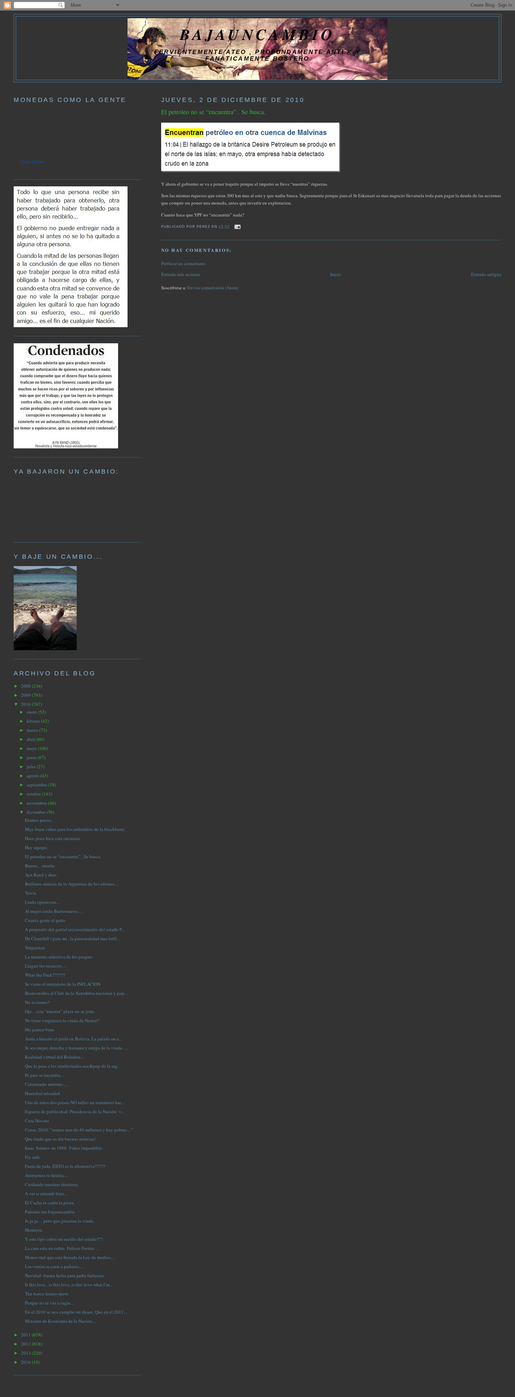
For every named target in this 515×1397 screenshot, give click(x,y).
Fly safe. (33, 1157)
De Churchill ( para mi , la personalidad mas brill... (72, 938)
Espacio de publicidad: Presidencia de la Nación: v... (74, 1111)
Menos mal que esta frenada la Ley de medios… (70, 1257)
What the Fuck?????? (45, 975)
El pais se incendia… (45, 1075)
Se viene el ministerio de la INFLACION (63, 984)
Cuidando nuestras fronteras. (52, 1184)
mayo (32, 748)
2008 (26, 686)
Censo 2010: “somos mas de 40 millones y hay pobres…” (79, 1130)
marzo (33, 730)
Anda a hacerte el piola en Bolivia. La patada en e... (73, 1038)
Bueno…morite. (40, 865)
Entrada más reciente (180, 274)
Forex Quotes (32, 162)
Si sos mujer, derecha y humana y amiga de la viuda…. (76, 1048)
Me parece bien (39, 1029)
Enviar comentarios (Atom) (213, 287)
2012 (26, 1344)
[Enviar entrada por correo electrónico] (236, 226)
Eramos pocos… (40, 820)
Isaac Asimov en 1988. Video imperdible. (64, 1148)
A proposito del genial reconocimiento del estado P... (75, 929)
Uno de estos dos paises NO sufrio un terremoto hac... (75, 1102)
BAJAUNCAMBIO (257, 34)
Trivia (30, 893)
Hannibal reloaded (42, 1093)
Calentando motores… (46, 1084)
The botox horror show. (47, 1294)
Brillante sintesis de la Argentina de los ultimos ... (72, 884)
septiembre (37, 785)
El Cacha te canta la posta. (50, 1202)
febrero (34, 721)
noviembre (37, 803)
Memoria (33, 1230)
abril (31, 739)
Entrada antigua (486, 274)
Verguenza (35, 947)
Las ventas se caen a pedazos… (54, 1266)
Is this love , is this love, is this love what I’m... (69, 1284)
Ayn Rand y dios (40, 875)
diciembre (37, 812)
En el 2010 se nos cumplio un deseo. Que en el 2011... (76, 1312)
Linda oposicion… (43, 902)
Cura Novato (37, 1120)
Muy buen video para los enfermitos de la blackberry (75, 829)
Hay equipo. (36, 847)
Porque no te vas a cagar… (50, 1303)
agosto (33, 775)
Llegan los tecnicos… (45, 966)
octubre (34, 794)
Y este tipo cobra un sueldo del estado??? (64, 1239)
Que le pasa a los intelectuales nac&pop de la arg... (73, 1066)
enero (32, 712)
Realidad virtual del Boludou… (55, 1057)
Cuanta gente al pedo (45, 920)
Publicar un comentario (183, 263)
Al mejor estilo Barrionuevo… (53, 911)
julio (32, 766)
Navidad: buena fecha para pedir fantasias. (65, 1275)
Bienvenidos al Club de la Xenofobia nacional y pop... (76, 993)
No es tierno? (37, 1002)
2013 (26, 1353)
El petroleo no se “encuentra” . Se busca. (213, 112)
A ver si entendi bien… (47, 1193)
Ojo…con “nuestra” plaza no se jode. (60, 1011)
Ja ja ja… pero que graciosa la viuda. (59, 1221)
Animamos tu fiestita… (46, 1175)
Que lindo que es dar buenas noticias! (60, 1139)
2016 (26, 1362)
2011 (26, 1334)
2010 (26, 704)
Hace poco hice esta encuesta (52, 838)
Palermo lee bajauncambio (50, 1212)
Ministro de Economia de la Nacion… (61, 1321)
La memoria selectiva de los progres (58, 957)
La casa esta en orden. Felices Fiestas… (62, 1248)
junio (32, 757)
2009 (26, 695)
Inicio (335, 274)
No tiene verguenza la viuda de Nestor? (62, 1020)
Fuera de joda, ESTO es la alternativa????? (65, 1166)
